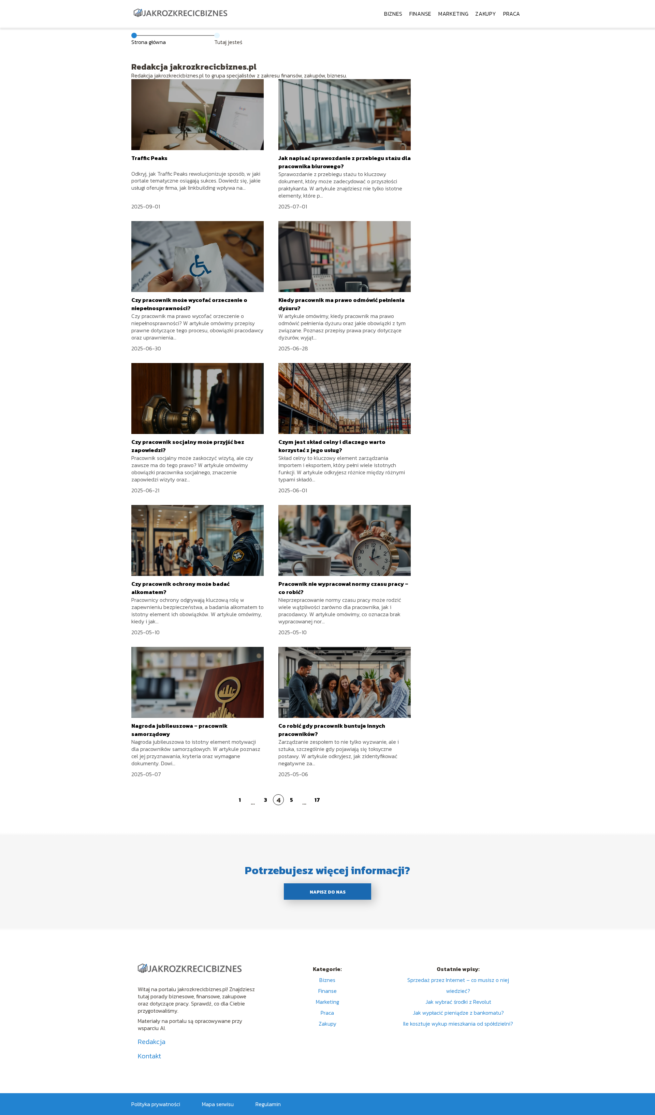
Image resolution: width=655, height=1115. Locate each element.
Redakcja (151, 1041)
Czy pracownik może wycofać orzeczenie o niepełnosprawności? (189, 304)
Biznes (393, 14)
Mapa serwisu (218, 1104)
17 (317, 800)
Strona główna (148, 42)
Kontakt (149, 1056)
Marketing (453, 14)
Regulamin (268, 1104)
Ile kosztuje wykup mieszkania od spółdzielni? (458, 1023)
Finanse (420, 14)
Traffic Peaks (149, 158)
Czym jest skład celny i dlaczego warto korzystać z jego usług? (331, 446)
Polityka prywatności (155, 1104)
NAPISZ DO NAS (328, 891)
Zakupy (485, 14)
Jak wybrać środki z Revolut (458, 1002)
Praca (512, 14)
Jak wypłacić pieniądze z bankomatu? (458, 1013)
